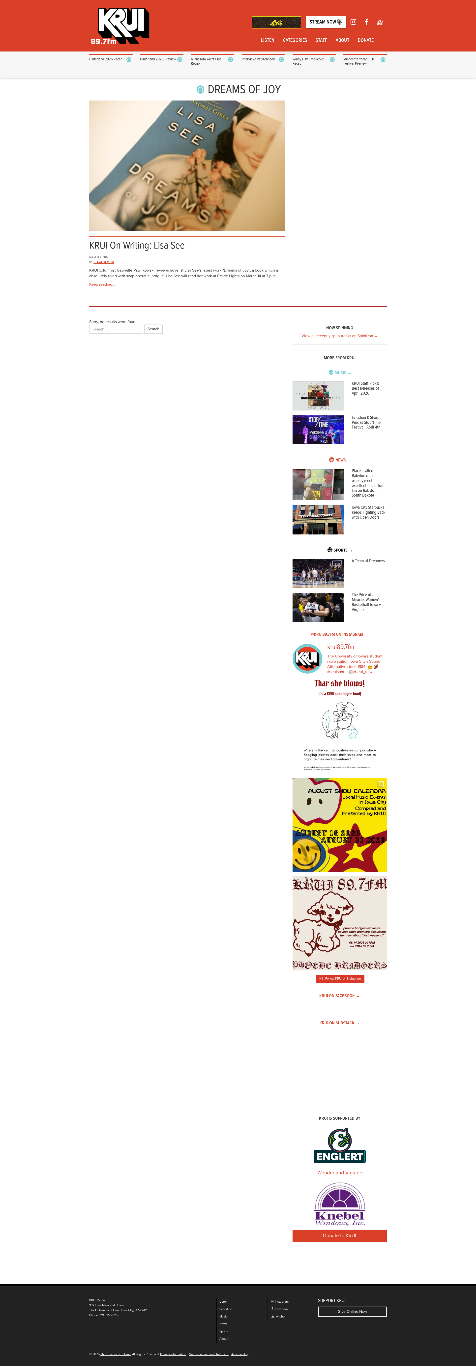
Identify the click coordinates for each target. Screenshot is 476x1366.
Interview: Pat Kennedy (258, 59)
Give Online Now (352, 1311)
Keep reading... (102, 284)
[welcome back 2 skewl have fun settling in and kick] (340, 825)
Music (223, 1316)
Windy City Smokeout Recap (308, 61)
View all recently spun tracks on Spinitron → (339, 335)
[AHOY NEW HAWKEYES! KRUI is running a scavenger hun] (340, 727)
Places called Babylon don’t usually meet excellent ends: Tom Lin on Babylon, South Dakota (368, 483)
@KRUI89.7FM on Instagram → (340, 634)
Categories (295, 40)
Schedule (225, 1309)
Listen (267, 40)
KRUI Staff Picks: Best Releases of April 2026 (365, 388)
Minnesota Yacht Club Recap (206, 61)
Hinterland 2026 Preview (158, 59)
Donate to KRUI (339, 1236)
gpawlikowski (103, 262)
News (223, 1324)
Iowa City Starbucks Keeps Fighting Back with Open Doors (368, 512)
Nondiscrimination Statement (209, 1354)
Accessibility (239, 1354)
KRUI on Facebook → (339, 996)
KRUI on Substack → (340, 1023)
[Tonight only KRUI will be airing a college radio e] (340, 923)
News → (343, 460)
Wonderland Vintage (339, 1173)
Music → (343, 373)
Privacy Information (173, 1354)
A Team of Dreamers (368, 561)
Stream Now (323, 22)
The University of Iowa (115, 1354)
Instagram (281, 1302)
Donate (366, 40)
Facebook (281, 1309)
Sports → (343, 550)
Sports (223, 1331)
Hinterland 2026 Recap (105, 59)
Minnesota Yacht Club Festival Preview (358, 61)
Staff (321, 40)
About (342, 40)
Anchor (280, 1316)
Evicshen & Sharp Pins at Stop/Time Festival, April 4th (366, 422)
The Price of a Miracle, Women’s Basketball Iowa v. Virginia (367, 602)
